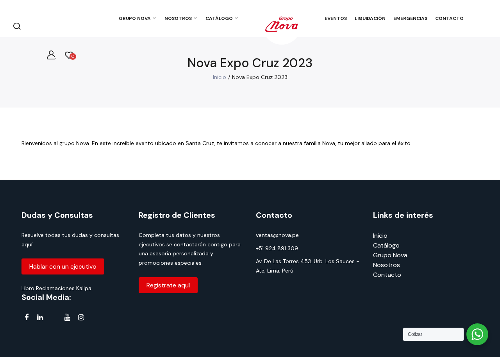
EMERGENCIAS (410, 18)
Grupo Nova (390, 255)
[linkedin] (40, 318)
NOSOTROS (178, 18)
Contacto (387, 275)
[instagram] (81, 318)
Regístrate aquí (168, 285)
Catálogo (386, 245)
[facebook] (26, 318)
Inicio (219, 77)
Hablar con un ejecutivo (62, 266)
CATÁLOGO (219, 18)
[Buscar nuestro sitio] (17, 26)
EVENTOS (336, 18)
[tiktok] (54, 319)
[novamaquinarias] (281, 26)
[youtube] (67, 318)
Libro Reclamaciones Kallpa (56, 288)
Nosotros (386, 265)
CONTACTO (449, 18)
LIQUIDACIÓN (370, 18)
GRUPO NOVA (135, 18)
